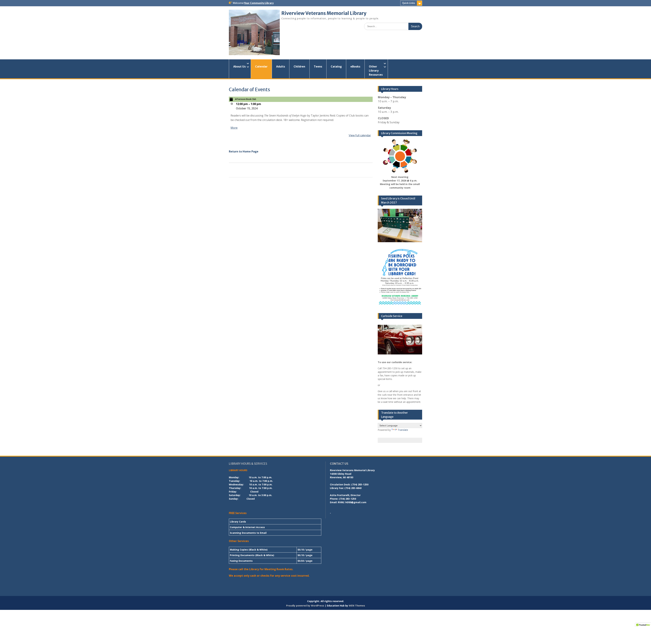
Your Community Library (259, 3)
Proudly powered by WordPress (305, 605)
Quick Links (408, 3)
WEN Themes (357, 605)
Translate (403, 429)
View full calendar (360, 135)
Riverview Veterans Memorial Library (323, 13)
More (234, 128)
